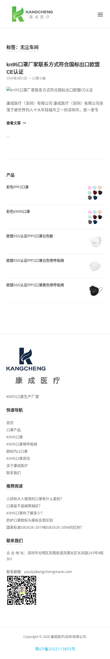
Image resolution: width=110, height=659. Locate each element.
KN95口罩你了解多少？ (25, 513)
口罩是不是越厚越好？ (24, 505)
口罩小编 (39, 78)
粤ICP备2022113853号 (55, 648)
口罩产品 (13, 429)
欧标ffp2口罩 (17, 451)
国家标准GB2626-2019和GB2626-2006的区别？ (45, 527)
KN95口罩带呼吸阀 (21, 444)
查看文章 (14, 122)
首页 (10, 422)
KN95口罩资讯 (18, 458)
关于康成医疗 (17, 465)
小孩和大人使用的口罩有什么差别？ (35, 498)
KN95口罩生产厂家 (22, 396)
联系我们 (13, 472)
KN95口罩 (14, 436)
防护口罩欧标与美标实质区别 (29, 520)
